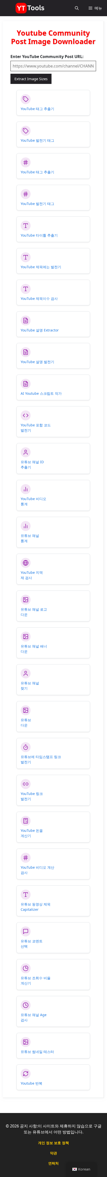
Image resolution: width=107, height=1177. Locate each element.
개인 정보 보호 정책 (53, 1142)
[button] (77, 8)
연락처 (53, 1163)
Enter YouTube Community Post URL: (47, 56)
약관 (53, 1153)
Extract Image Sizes (31, 78)
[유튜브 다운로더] (30, 8)
